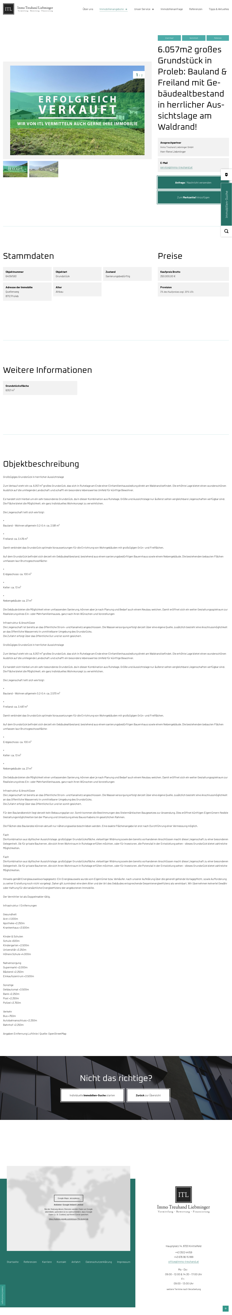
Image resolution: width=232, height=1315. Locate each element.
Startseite (13, 1261)
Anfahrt (76, 1261)
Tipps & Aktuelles (219, 9)
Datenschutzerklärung (99, 1261)
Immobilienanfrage (172, 9)
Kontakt (61, 1261)
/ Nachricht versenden (193, 182)
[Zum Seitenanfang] (226, 1309)
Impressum (123, 1261)
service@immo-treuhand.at (176, 167)
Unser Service (142, 9)
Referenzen (195, 9)
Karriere (47, 1261)
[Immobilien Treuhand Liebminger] (22, 9)
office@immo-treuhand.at (183, 1261)
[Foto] (77, 110)
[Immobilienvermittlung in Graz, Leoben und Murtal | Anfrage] (226, 174)
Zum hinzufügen (193, 197)
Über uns (88, 9)
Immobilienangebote (112, 9)
